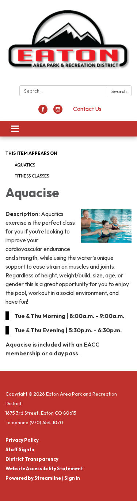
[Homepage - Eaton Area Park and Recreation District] (68, 44)
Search (119, 91)
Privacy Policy (22, 440)
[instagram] (57, 111)
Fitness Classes (32, 176)
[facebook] (42, 111)
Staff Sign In (19, 449)
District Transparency (31, 459)
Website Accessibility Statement (44, 468)
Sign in (72, 478)
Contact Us (87, 108)
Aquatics (25, 165)
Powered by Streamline (33, 478)
